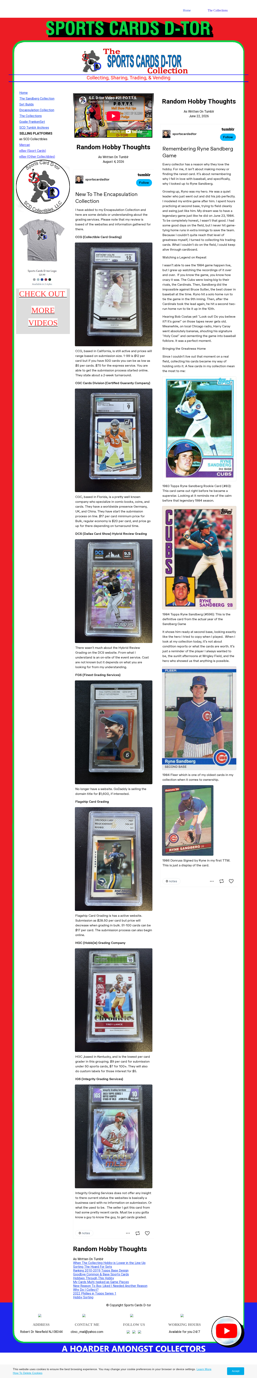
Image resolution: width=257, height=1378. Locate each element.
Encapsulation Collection (36, 110)
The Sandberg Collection (36, 99)
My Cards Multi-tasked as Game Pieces (101, 1282)
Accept (235, 1371)
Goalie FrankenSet (32, 122)
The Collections (218, 10)
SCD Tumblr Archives (34, 128)
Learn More (204, 1369)
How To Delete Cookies (27, 1373)
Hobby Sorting (83, 1297)
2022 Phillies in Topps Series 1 (94, 1293)
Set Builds (26, 104)
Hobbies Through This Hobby (93, 1278)
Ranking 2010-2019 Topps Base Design (100, 1270)
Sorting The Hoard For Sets (92, 1267)
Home (187, 10)
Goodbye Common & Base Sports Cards (101, 1274)
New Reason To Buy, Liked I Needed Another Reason (110, 1286)
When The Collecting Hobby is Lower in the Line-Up (109, 1263)
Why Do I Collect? (86, 1290)
